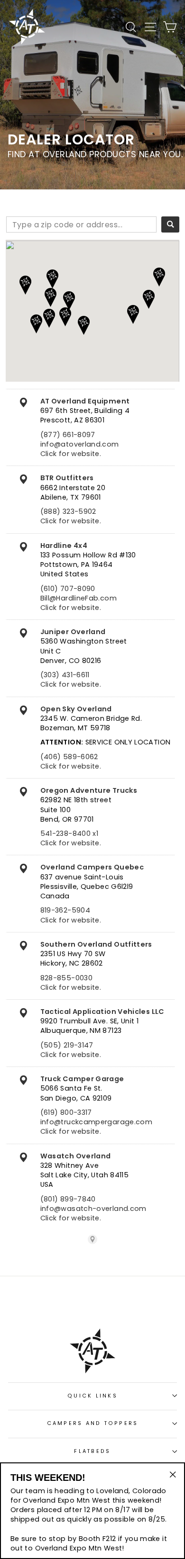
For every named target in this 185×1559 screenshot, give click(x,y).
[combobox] (81, 224)
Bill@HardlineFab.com (78, 598)
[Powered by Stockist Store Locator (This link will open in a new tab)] (92, 1239)
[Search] (170, 224)
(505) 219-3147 (66, 1045)
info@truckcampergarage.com (96, 1122)
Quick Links (92, 1395)
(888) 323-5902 (68, 511)
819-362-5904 (65, 910)
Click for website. (71, 453)
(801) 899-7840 (68, 1199)
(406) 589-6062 (69, 757)
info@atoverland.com (79, 444)
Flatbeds (92, 1451)
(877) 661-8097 (67, 434)
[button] (49, 318)
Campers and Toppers (93, 1423)
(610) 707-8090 (67, 588)
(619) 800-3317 (66, 1112)
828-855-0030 (66, 978)
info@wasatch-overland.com (93, 1208)
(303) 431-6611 (65, 675)
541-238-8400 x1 (69, 833)
